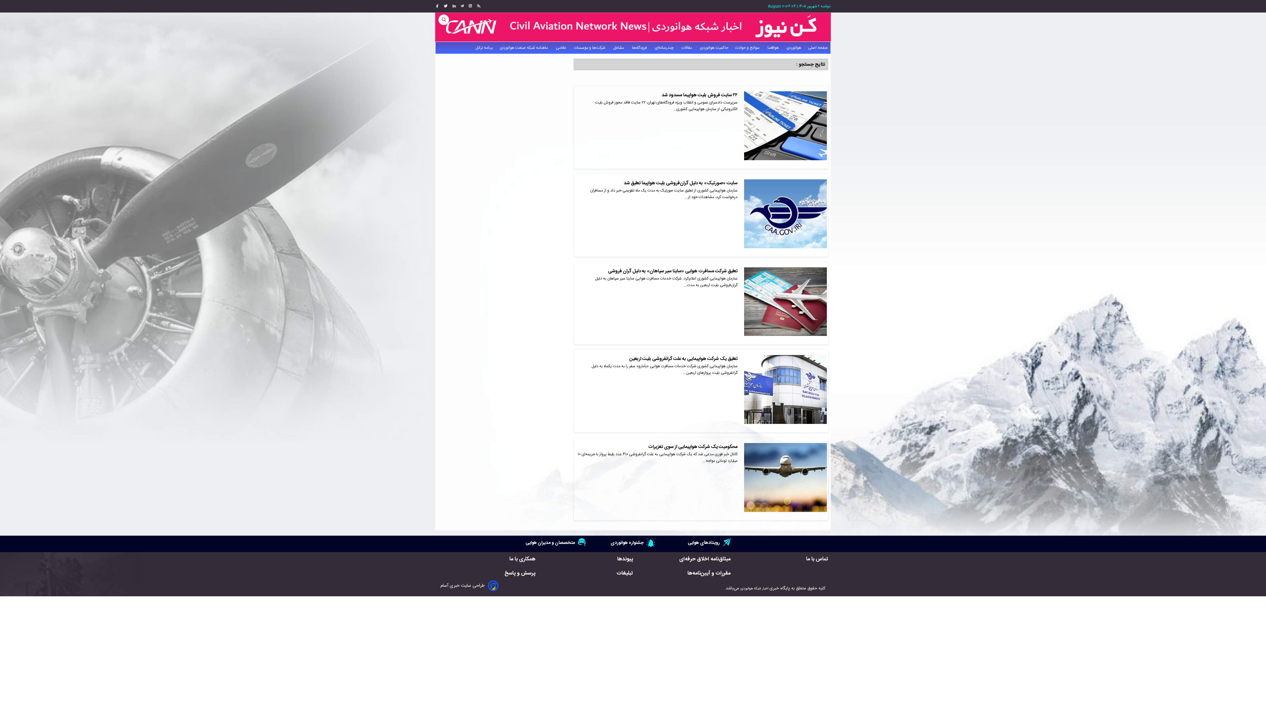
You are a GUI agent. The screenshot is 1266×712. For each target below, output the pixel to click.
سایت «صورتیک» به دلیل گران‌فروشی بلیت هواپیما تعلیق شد (681, 183)
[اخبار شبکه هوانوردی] (633, 27)
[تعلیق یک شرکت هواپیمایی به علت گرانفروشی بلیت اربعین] (785, 391)
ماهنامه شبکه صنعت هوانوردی (524, 47)
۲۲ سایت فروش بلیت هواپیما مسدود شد (700, 95)
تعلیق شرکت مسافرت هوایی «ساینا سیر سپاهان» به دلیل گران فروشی (673, 271)
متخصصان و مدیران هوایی (550, 543)
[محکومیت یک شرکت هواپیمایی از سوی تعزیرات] (785, 479)
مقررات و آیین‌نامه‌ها (709, 573)
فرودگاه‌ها (640, 47)
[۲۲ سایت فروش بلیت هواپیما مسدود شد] (785, 127)
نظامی (561, 47)
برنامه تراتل (484, 47)
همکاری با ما (522, 559)
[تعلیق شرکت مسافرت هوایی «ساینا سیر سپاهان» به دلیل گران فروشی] (785, 303)
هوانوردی (794, 47)
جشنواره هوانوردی (627, 543)
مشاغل (619, 47)
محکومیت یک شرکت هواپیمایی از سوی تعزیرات (693, 447)
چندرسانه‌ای (665, 47)
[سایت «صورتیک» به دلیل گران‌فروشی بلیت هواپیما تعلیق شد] (785, 215)
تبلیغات (625, 573)
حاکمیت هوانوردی (714, 47)
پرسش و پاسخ (519, 573)
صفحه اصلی (818, 47)
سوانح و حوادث (748, 47)
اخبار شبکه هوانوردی (754, 588)
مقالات (687, 47)
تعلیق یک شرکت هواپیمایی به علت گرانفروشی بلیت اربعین (683, 359)
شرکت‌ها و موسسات (590, 47)
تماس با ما (817, 559)
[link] (478, 6)
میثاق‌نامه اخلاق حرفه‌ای (705, 559)
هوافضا (774, 47)
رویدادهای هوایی (704, 543)
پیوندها (625, 559)
